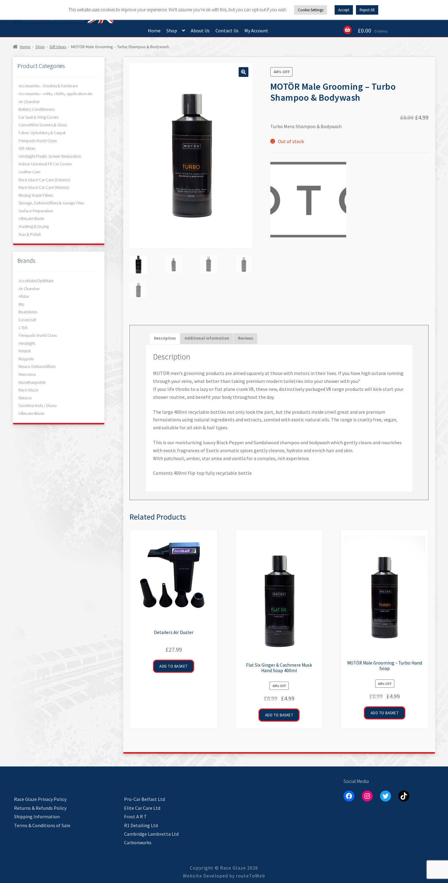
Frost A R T (135, 816)
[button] (243, 72)
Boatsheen (28, 312)
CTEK (23, 327)
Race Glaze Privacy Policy (40, 799)
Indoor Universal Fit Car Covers (45, 164)
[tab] (245, 338)
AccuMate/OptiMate (36, 280)
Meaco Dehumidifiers (37, 366)
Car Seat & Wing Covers (39, 117)
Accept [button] (343, 10)
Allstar (24, 296)
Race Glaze (28, 390)
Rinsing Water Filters (36, 195)
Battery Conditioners (36, 109)
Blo (21, 304)
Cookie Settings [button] (310, 10)
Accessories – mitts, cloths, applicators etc (56, 93)
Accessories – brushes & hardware (48, 85)
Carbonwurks (137, 842)
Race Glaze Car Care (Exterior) (44, 179)
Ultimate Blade (31, 218)
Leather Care (29, 172)
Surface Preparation (36, 211)
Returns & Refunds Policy (40, 808)
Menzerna (27, 374)
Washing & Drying (34, 226)
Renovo (25, 398)
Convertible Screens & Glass (43, 125)
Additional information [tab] (207, 338)
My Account (256, 30)
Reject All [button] (367, 10)
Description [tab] (165, 338)
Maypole (26, 359)
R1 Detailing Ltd (141, 825)
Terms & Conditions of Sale (42, 825)
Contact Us (227, 30)
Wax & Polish (30, 234)
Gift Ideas (57, 46)
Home (154, 30)
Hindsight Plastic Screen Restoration (50, 156)
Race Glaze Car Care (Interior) (44, 187)
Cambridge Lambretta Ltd (151, 834)
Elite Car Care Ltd (142, 808)
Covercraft (28, 320)
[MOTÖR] (308, 200)
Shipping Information (37, 816)
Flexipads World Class (38, 140)
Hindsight (27, 343)
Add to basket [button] (173, 666)
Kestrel (24, 351)
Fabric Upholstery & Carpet (42, 132)
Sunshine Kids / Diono (38, 405)
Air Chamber (29, 101)
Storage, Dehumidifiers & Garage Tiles (51, 203)
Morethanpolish (32, 382)
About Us (200, 30)
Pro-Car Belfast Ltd (144, 799)
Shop (171, 30)
